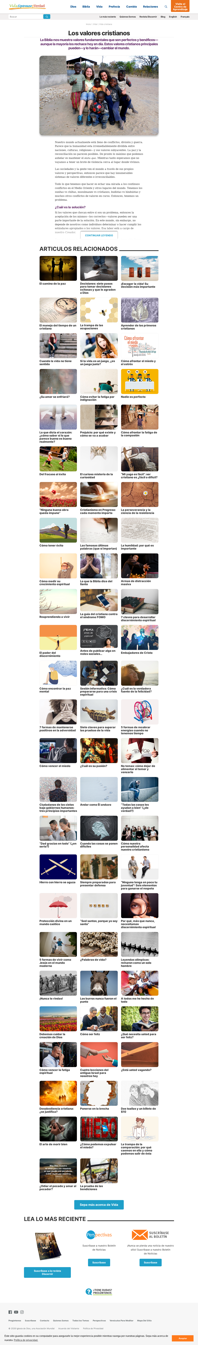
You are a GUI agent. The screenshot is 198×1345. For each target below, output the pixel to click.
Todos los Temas (80, 1320)
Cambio (131, 6)
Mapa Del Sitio (144, 1320)
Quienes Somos (128, 16)
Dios (73, 6)
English (173, 16)
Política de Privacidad (93, 1328)
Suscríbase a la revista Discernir (47, 1272)
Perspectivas (99, 1320)
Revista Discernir (148, 16)
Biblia (86, 6)
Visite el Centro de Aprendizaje (180, 6)
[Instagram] (22, 1312)
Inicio (88, 24)
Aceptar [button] (183, 1338)
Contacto (44, 1320)
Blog (163, 16)
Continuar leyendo (99, 235)
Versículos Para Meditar (121, 1320)
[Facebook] (11, 1312)
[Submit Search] (46, 16)
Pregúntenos (15, 1320)
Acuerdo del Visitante (68, 1328)
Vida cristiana (105, 24)
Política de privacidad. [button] (26, 1340)
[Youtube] (16, 1312)
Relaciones (150, 6)
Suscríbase (99, 1262)
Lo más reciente (108, 16)
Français (185, 16)
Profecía (114, 6)
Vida (99, 6)
